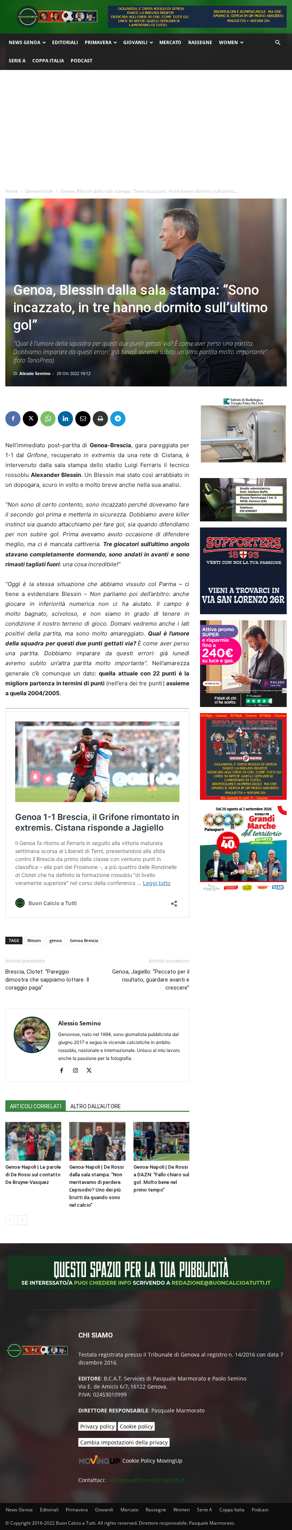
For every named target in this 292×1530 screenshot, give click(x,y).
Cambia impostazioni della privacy (124, 1442)
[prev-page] (10, 1220)
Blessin (34, 940)
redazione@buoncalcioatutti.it (145, 1480)
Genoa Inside (39, 191)
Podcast (81, 60)
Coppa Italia (48, 60)
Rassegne (200, 42)
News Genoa (24, 42)
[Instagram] (78, 1071)
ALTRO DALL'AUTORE (95, 1106)
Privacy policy (97, 1426)
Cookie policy (136, 1426)
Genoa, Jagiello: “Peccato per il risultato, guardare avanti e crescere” (150, 979)
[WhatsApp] (48, 418)
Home (11, 191)
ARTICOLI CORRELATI (35, 1106)
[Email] (82, 418)
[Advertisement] (146, 127)
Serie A (17, 60)
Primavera (98, 42)
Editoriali (65, 42)
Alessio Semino (35, 373)
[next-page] (22, 1220)
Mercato (170, 42)
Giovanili (135, 42)
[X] (30, 418)
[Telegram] (117, 418)
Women (228, 42)
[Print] (100, 418)
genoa (55, 940)
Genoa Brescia (84, 940)
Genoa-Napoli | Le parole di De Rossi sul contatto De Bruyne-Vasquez (33, 1174)
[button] (277, 42)
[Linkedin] (65, 418)
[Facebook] (13, 418)
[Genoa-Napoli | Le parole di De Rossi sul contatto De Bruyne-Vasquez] (33, 1141)
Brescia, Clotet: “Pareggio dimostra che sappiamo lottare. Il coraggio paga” (47, 979)
